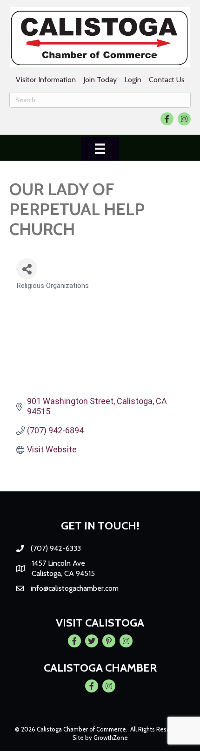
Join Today (100, 79)
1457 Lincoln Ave (58, 563)
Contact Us (167, 79)
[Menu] (100, 148)
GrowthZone (110, 737)
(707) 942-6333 (56, 548)
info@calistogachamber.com (75, 588)
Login (132, 79)
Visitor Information (46, 79)
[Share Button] (26, 268)
